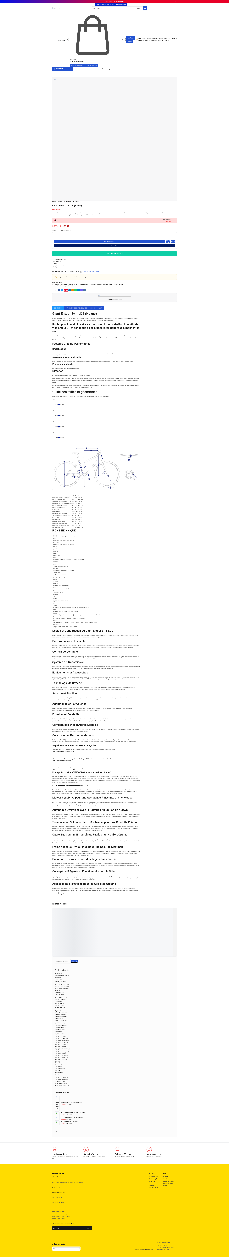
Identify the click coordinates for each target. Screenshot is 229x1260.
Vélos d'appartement (60, 1025)
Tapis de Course (59, 1024)
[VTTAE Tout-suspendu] (120, 69)
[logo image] (56, 8)
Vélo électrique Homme (106, 284)
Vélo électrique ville (118, 284)
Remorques (58, 996)
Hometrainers (58, 1022)
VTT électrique (73, 286)
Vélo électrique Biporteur (61, 1040)
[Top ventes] (96, 69)
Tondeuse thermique (60, 1016)
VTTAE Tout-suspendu (60, 1085)
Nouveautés (63, 284)
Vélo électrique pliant (60, 1053)
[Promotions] (78, 69)
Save (66, 290)
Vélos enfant (58, 1072)
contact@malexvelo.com (58, 1192)
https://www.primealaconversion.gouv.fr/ (64, 751)
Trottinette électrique (60, 1012)
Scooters (57, 1001)
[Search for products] (145, 8)
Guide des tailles (74, 271)
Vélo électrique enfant (60, 1046)
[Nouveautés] (87, 69)
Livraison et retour (60, 271)
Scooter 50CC (58, 1005)
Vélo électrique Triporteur (61, 1055)
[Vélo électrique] (106, 69)
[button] (96, 832)
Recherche (74, 961)
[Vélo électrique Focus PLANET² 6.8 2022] (63, 908)
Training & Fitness (59, 1020)
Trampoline (58, 1031)
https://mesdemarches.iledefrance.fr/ (63, 760)
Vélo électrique (83, 284)
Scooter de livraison (60, 1007)
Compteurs (58, 979)
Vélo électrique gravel (60, 1079)
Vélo (56, 1035)
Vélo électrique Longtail (61, 1051)
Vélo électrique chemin (61, 1044)
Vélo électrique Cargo (60, 1042)
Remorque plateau (60, 999)
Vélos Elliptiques (59, 1029)
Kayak (56, 990)
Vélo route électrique (60, 1059)
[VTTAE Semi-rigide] (134, 69)
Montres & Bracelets (60, 981)
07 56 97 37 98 (56, 1187)
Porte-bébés (58, 983)
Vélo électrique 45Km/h (61, 1038)
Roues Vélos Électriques (61, 988)
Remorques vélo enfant (61, 986)
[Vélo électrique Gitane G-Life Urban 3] (142, 908)
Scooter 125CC (59, 1003)
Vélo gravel (58, 1066)
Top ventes (76, 284)
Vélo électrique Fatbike (61, 1077)
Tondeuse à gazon (60, 1014)
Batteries (57, 977)
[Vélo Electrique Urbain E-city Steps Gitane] (90, 908)
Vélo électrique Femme (94, 284)
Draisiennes (58, 1064)
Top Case (57, 1011)
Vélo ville (57, 1070)
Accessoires (58, 973)
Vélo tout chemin (59, 1068)
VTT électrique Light (60, 1081)
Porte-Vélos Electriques (61, 985)
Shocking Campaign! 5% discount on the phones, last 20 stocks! (154, 38)
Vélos (56, 1061)
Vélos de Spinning (59, 1027)
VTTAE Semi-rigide (60, 1083)
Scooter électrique (60, 1009)
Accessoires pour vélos (61, 975)
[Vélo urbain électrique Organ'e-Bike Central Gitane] (171, 909)
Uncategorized (59, 1033)
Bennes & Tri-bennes (60, 998)
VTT (56, 1074)
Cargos (57, 1063)
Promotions (70, 284)
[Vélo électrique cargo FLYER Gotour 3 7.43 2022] (118, 909)
